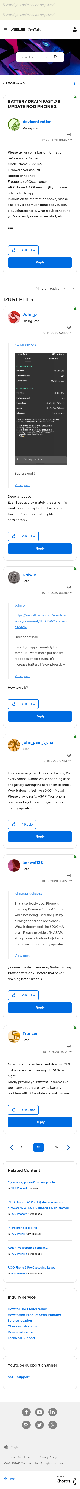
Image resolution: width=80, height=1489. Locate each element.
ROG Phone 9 (18, 1214)
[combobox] (40, 57)
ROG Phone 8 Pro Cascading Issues (31, 1268)
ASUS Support (19, 1377)
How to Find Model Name (27, 1309)
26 (57, 1147)
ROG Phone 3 (15, 83)
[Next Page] (68, 1148)
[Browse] (7, 29)
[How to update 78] (65, 288)
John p (20, 605)
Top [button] (12, 1479)
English (15, 1447)
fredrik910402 (25, 345)
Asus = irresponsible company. (28, 1248)
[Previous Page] (12, 1148)
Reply (40, 262)
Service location (20, 1321)
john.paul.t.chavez (28, 893)
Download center (21, 1332)
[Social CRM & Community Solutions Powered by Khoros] (66, 1480)
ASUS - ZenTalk (26, 29)
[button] (13, 250)
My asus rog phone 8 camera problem (32, 1182)
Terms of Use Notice (17, 1457)
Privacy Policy (48, 1457)
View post (22, 485)
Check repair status (22, 1326)
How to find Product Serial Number (34, 1315)
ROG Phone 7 (18, 1234)
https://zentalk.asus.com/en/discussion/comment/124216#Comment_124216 (41, 621)
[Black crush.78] (73, 288)
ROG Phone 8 (18, 1188)
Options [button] (74, 83)
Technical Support (21, 1338)
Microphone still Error (22, 1228)
